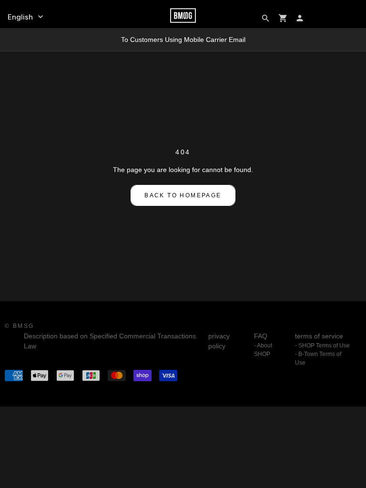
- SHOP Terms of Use (322, 345)
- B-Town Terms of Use (318, 358)
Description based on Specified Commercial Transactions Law (110, 341)
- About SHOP (263, 349)
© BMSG (19, 326)
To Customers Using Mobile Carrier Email (183, 39)
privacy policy (219, 341)
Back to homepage (182, 195)
